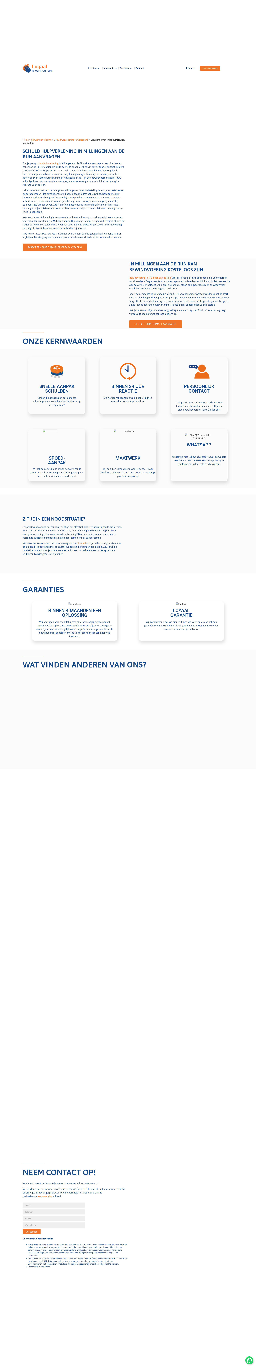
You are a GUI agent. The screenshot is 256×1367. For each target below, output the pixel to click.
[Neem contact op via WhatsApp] (249, 1360)
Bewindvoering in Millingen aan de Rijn (150, 277)
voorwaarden (45, 1196)
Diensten (92, 68)
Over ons (124, 68)
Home (26, 139)
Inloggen (190, 68)
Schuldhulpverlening (41, 139)
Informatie (109, 68)
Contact (140, 68)
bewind (82, 543)
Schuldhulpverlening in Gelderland (71, 139)
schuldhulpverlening (47, 163)
